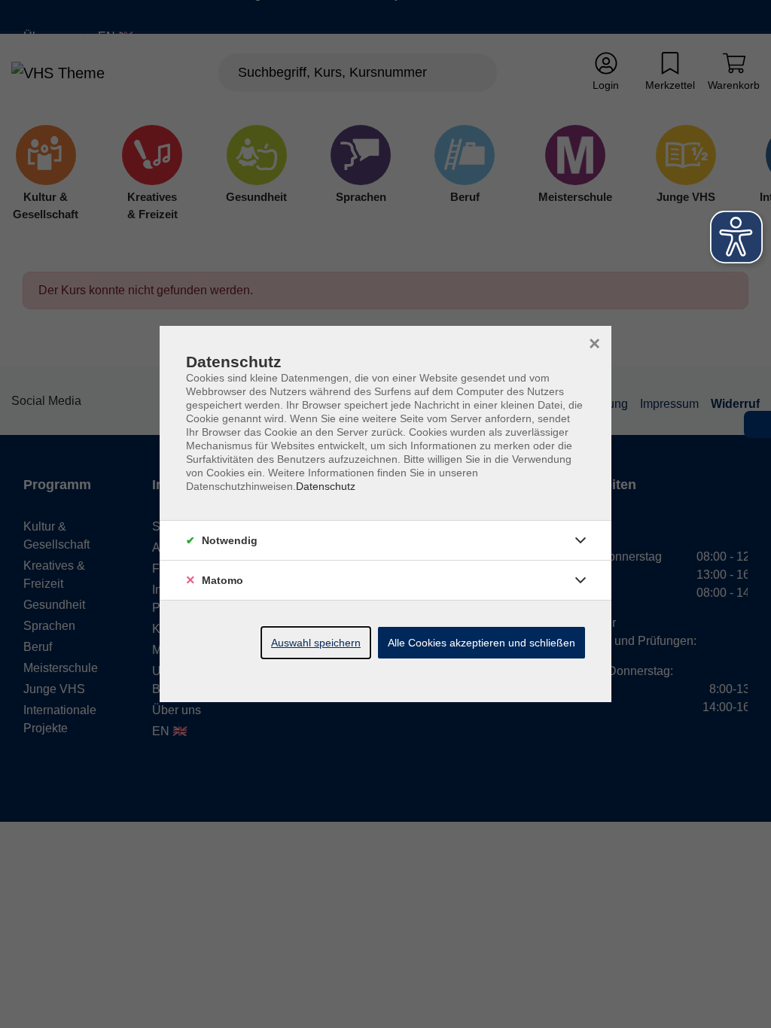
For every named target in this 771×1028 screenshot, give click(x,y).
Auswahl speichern (316, 643)
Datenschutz (325, 486)
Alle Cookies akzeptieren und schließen (481, 643)
